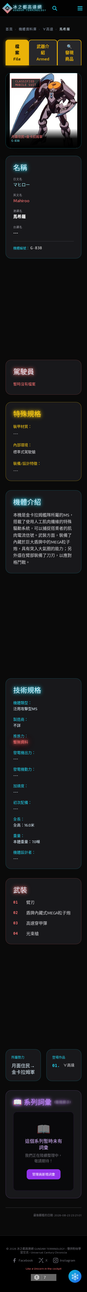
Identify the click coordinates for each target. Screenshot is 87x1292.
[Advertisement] (43, 309)
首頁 (9, 29)
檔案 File (17, 52)
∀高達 (48, 29)
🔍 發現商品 (69, 52)
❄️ (75, 1276)
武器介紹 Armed (42, 52)
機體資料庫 (28, 29)
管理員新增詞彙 (43, 1174)
